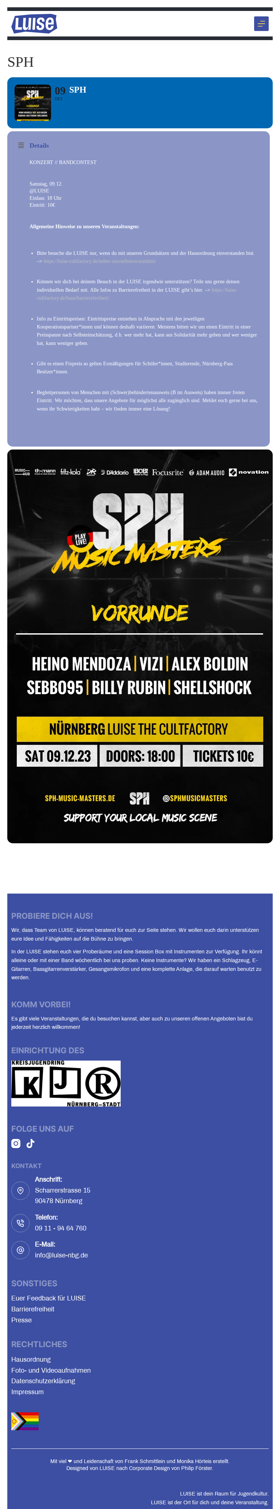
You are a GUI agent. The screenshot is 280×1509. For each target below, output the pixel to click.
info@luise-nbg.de (61, 1255)
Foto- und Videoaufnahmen (51, 1370)
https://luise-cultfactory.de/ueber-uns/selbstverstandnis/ (100, 261)
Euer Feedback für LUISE (48, 1298)
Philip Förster (196, 1468)
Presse (21, 1320)
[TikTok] (30, 1143)
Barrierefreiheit (32, 1309)
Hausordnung (31, 1359)
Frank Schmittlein (145, 1461)
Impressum (27, 1392)
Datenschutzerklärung (43, 1381)
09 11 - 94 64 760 (60, 1228)
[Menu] (261, 23)
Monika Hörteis (194, 1461)
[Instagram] (15, 1143)
